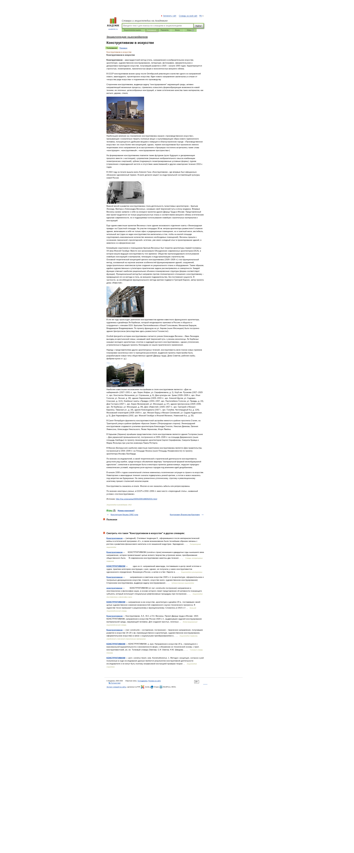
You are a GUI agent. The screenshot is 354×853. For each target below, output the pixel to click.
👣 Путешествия (114, 683)
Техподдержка (142, 681)
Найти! (199, 26)
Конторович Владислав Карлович (185, 514)
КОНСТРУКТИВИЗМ (115, 566)
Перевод (123, 48)
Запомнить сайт (169, 16)
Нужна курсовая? (126, 510)
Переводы (165, 30)
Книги (177, 30)
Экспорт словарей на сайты (116, 687)
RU (200, 16)
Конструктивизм (114, 538)
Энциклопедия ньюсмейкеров (133, 30)
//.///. (136, 499)
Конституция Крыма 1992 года (124, 514)
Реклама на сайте (154, 681)
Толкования (151, 30)
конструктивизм (114, 588)
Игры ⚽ (190, 30)
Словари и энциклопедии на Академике (145, 20)
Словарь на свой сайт (188, 16)
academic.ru (113, 29)
